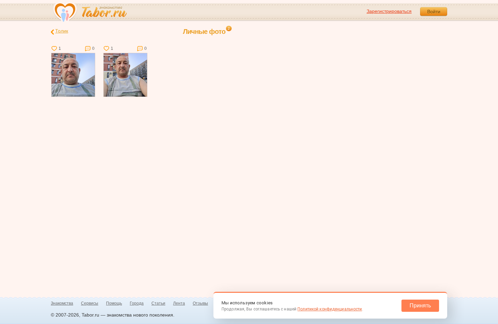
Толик (61, 31)
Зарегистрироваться (389, 11)
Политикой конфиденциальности (329, 309)
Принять (420, 305)
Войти (433, 11)
